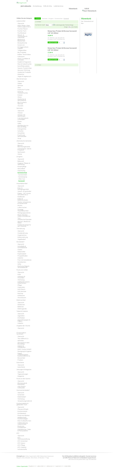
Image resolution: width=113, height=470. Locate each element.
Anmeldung (37, 6)
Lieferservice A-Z (50, 466)
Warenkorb (73, 9)
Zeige (66, 27)
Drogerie (51, 18)
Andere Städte (67, 466)
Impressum (51, 456)
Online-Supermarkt (31, 456)
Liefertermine (58, 6)
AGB (38, 456)
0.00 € (87, 9)
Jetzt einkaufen (26, 6)
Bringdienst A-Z (32, 466)
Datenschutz (43, 456)
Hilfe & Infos (47, 6)
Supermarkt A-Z (59, 466)
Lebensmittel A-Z (41, 466)
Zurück (38, 18)
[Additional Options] (88, 33)
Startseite (44, 18)
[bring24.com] (21, 3)
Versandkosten (61, 37)
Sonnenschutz (58, 18)
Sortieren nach (40, 25)
